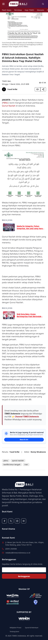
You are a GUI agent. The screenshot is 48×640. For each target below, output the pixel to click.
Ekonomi (40, 10)
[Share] (43, 89)
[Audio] (37, 89)
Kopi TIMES (29, 10)
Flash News (6, 10)
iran (26, 464)
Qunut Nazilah (8, 105)
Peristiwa (18, 10)
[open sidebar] (3, 3)
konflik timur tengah (12, 464)
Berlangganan (24, 576)
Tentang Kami (14, 632)
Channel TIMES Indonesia (27, 416)
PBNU (5, 102)
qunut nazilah (18, 460)
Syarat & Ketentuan (31, 628)
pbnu (6, 460)
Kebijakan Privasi (15, 628)
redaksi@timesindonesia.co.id (17, 553)
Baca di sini (24, 440)
